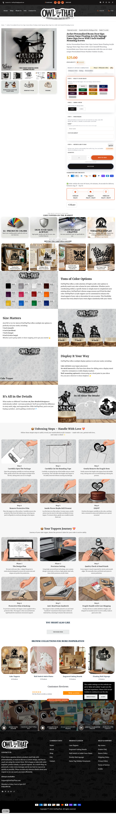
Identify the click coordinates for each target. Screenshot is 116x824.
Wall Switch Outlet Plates (43, 676)
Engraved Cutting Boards (72, 676)
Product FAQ (102, 749)
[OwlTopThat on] (109, 2)
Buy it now (90, 166)
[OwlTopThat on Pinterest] (103, 2)
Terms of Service (104, 765)
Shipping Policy (103, 757)
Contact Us (32, 10)
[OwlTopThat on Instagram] (106, 2)
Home (6, 10)
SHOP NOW (68, 2)
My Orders (101, 745)
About (52, 749)
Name (70, 124)
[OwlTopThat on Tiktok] (112, 2)
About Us (18, 10)
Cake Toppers (14, 676)
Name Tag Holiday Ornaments (79, 761)
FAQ (25, 10)
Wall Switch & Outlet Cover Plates (80, 753)
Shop (51, 753)
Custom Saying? (73, 133)
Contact (52, 761)
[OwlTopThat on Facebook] (100, 2)
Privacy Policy (103, 761)
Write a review (73, 693)
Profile (100, 769)
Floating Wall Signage (101, 676)
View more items (58, 632)
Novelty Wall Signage (76, 757)
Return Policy (102, 753)
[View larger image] (15, 257)
